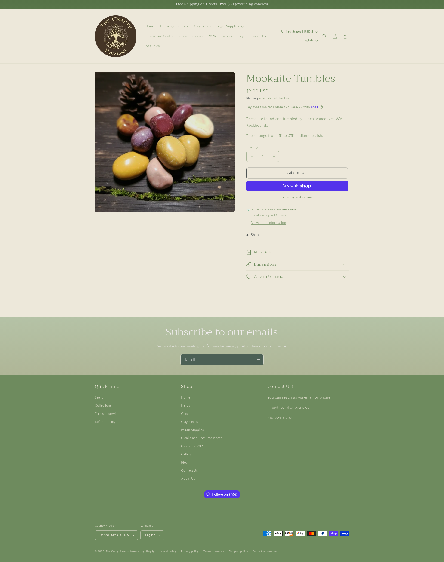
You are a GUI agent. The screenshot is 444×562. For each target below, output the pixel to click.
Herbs (185, 406)
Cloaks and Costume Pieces (201, 438)
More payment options (297, 197)
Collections (103, 406)
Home (185, 397)
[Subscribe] (258, 359)
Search (100, 397)
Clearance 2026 (193, 446)
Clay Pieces (189, 422)
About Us (188, 479)
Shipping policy (238, 551)
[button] (166, 26)
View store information (268, 223)
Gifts (184, 414)
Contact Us (189, 471)
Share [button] (255, 235)
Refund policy (105, 422)
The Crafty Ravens (117, 551)
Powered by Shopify (142, 551)
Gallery (186, 454)
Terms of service (107, 414)
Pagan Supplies (192, 430)
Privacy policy (190, 551)
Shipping (252, 98)
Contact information (265, 551)
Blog (184, 462)
